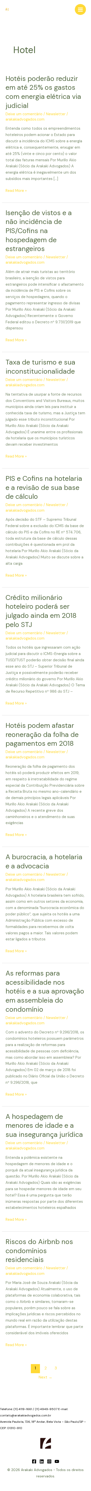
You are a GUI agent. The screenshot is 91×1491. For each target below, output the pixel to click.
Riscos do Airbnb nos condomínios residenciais (39, 1250)
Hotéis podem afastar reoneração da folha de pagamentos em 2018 (42, 734)
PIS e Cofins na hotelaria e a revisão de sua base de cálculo (44, 487)
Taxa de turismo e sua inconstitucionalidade (40, 367)
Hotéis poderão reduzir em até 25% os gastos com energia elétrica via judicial (43, 92)
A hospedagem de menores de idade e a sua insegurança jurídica (44, 1125)
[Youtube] (57, 1461)
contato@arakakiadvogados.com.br (25, 1415)
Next (45, 1377)
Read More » (16, 191)
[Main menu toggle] (80, 9)
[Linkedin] (41, 1461)
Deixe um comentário (24, 114)
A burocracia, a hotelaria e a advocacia (44, 861)
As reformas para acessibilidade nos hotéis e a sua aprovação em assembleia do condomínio (45, 991)
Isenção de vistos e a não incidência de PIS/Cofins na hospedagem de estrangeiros (39, 230)
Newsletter (55, 114)
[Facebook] (34, 1461)
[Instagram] (49, 1461)
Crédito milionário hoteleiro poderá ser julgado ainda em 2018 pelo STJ (41, 611)
